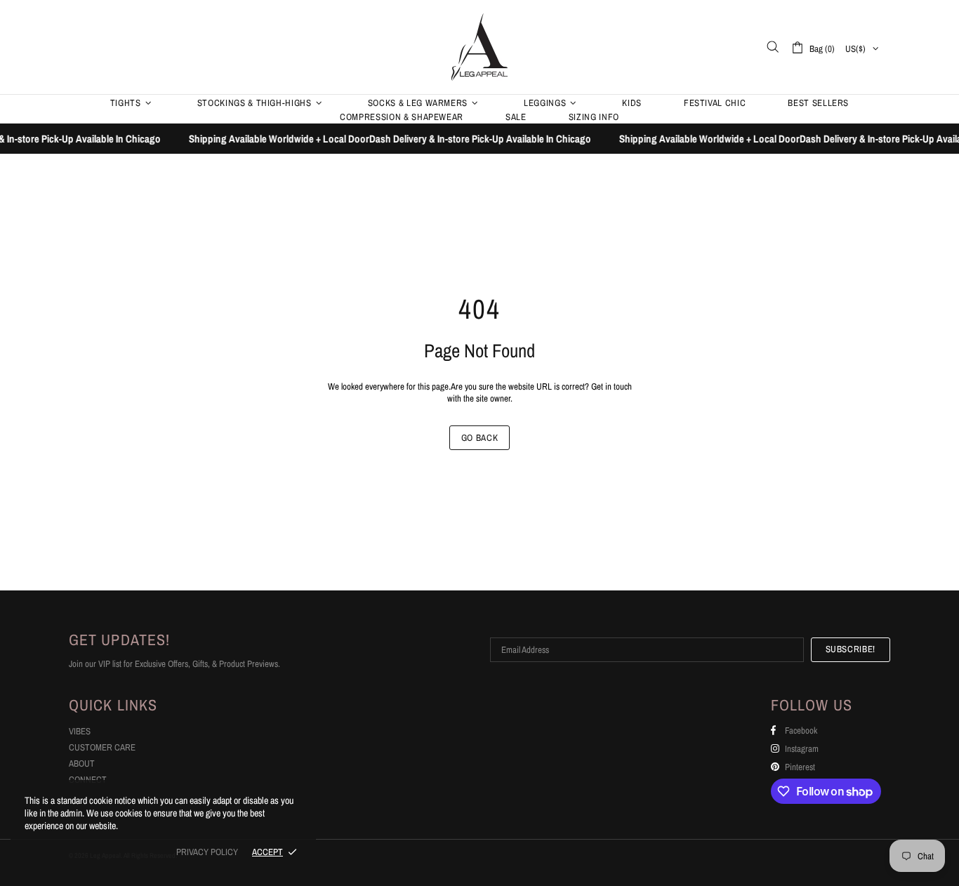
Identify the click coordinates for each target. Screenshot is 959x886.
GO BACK (479, 438)
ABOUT (82, 763)
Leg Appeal (479, 46)
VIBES (80, 731)
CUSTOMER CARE (102, 747)
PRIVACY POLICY (207, 852)
